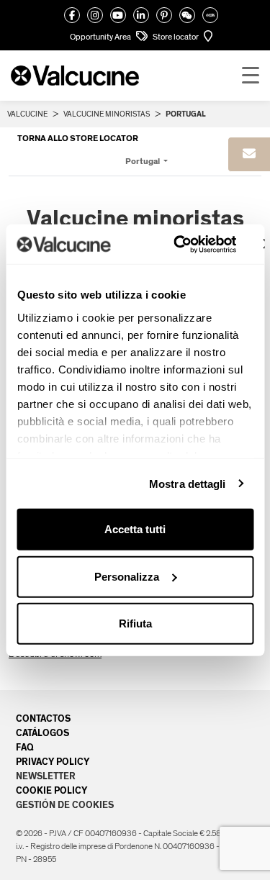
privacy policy (52, 762)
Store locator (176, 36)
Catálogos (42, 733)
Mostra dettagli (187, 483)
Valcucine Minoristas (106, 114)
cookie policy (51, 790)
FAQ (25, 747)
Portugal (143, 161)
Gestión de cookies (65, 805)
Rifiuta (135, 623)
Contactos (43, 718)
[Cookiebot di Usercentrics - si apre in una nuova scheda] (177, 244)
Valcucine (27, 114)
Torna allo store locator (77, 138)
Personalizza (126, 576)
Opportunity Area (101, 36)
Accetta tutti (135, 529)
